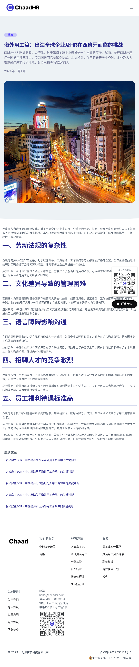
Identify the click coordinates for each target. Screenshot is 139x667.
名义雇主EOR (79, 546)
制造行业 (76, 569)
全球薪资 (76, 561)
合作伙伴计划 (110, 569)
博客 (105, 576)
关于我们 (13, 599)
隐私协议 (13, 607)
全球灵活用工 (79, 554)
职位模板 (107, 561)
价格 (42, 554)
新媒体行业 (77, 576)
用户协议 (13, 622)
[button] (132, 8)
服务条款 (13, 629)
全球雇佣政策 (47, 546)
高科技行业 (77, 584)
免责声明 (13, 614)
